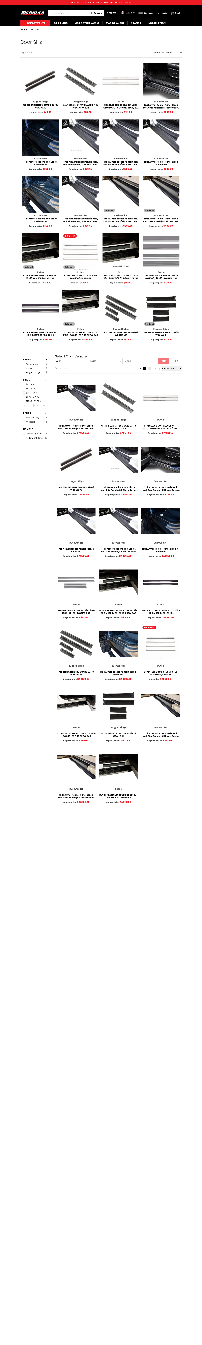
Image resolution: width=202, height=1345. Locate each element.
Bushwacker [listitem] (32, 364)
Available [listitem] (30, 421)
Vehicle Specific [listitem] (34, 433)
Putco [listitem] (29, 368)
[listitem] (36, 384)
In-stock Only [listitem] (32, 417)
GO (43, 405)
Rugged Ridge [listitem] (33, 372)
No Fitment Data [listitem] (34, 437)
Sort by (156, 52)
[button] (145, 13)
